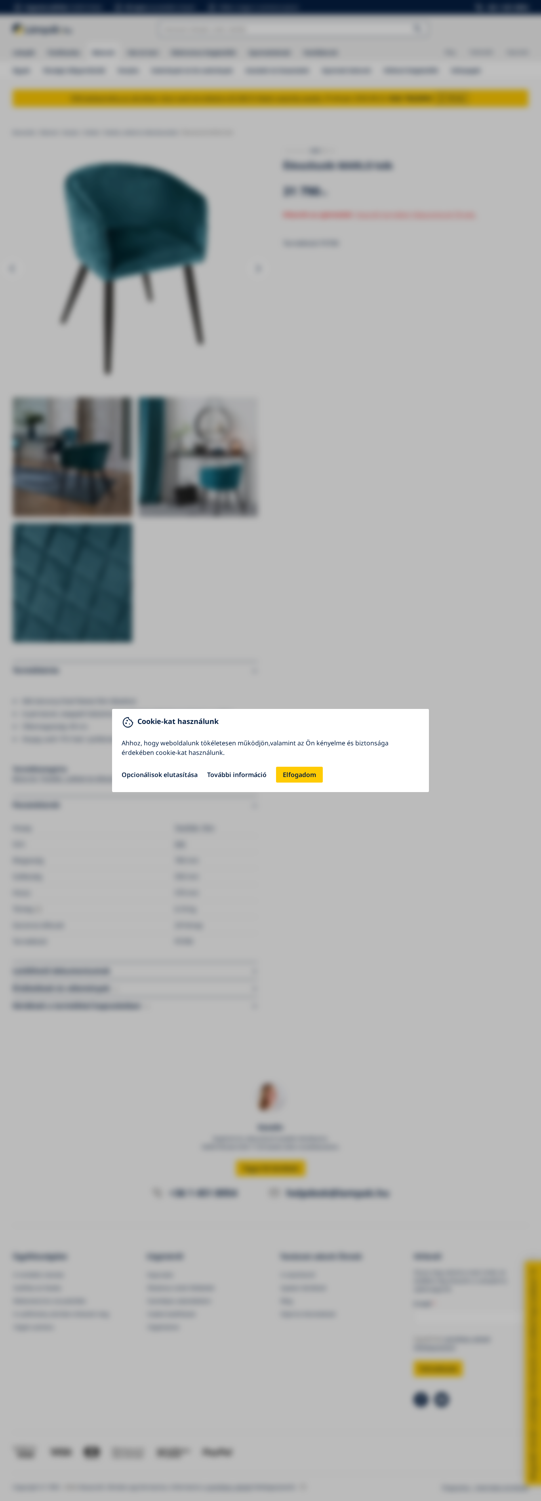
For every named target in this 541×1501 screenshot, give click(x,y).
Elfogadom (299, 774)
